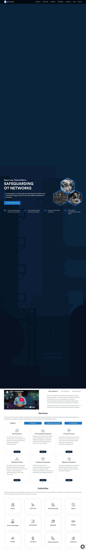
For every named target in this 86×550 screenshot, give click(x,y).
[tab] (53, 391)
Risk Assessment (17, 434)
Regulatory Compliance (69, 462)
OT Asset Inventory (69, 434)
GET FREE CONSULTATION (12, 203)
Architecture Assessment (43, 462)
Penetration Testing (17, 462)
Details (16, 451)
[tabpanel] (64, 401)
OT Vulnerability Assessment (43, 434)
